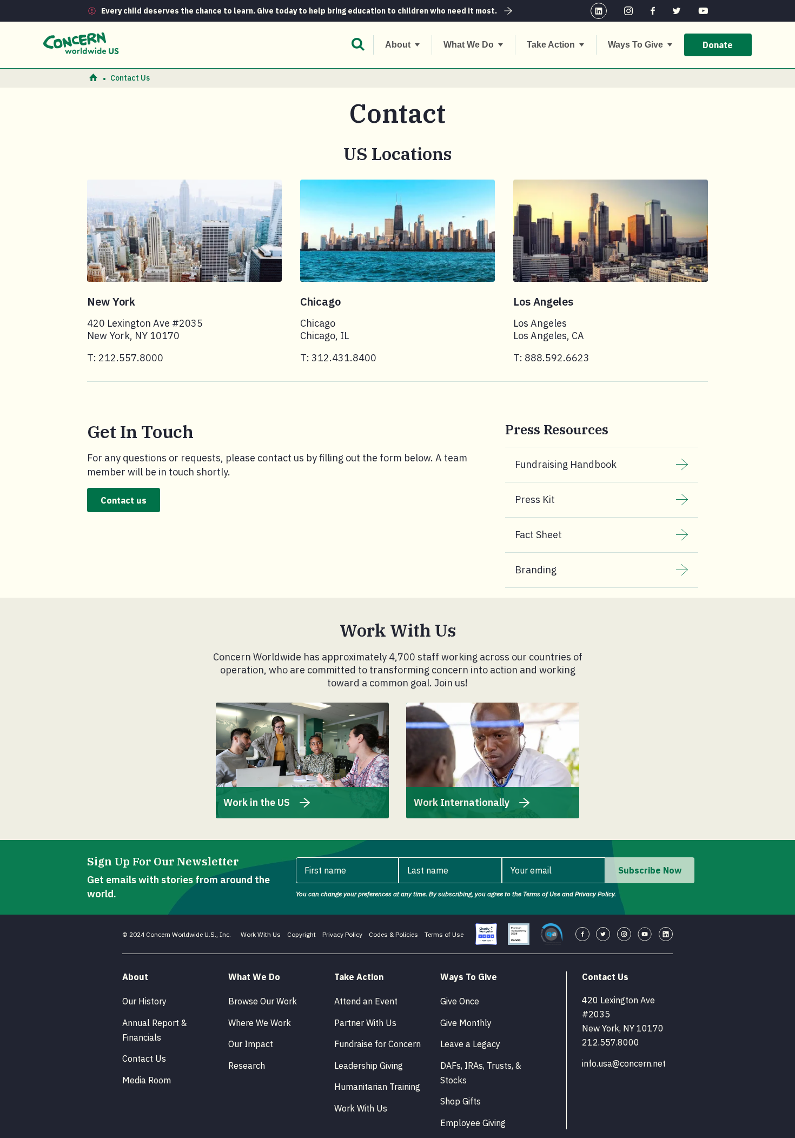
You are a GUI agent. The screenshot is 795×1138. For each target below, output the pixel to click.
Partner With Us (365, 1022)
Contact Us (144, 1058)
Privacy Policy (342, 934)
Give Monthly (466, 1022)
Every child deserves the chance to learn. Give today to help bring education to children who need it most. (299, 11)
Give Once (459, 1001)
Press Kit (535, 499)
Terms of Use (444, 934)
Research (246, 1065)
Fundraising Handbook (566, 464)
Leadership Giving (368, 1065)
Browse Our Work (262, 1001)
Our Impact (250, 1043)
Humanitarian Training (377, 1086)
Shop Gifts (460, 1101)
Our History (144, 1001)
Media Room (146, 1080)
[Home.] (93, 78)
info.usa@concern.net (624, 1063)
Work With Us (261, 934)
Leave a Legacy (470, 1043)
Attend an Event (366, 1001)
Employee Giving (473, 1122)
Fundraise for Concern (377, 1043)
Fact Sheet (538, 534)
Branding (535, 570)
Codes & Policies (393, 934)
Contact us (124, 500)
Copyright (301, 934)
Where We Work (259, 1022)
